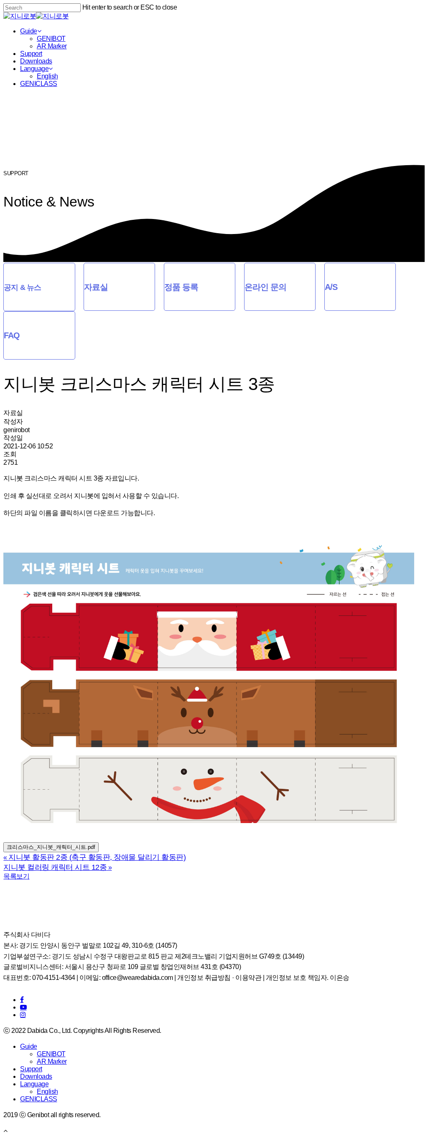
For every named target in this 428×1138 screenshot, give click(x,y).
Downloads (36, 61)
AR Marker (52, 46)
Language (34, 68)
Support (31, 53)
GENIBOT (51, 38)
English (47, 76)
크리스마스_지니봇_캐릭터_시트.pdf (51, 847)
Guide (28, 31)
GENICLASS (38, 83)
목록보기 (16, 876)
